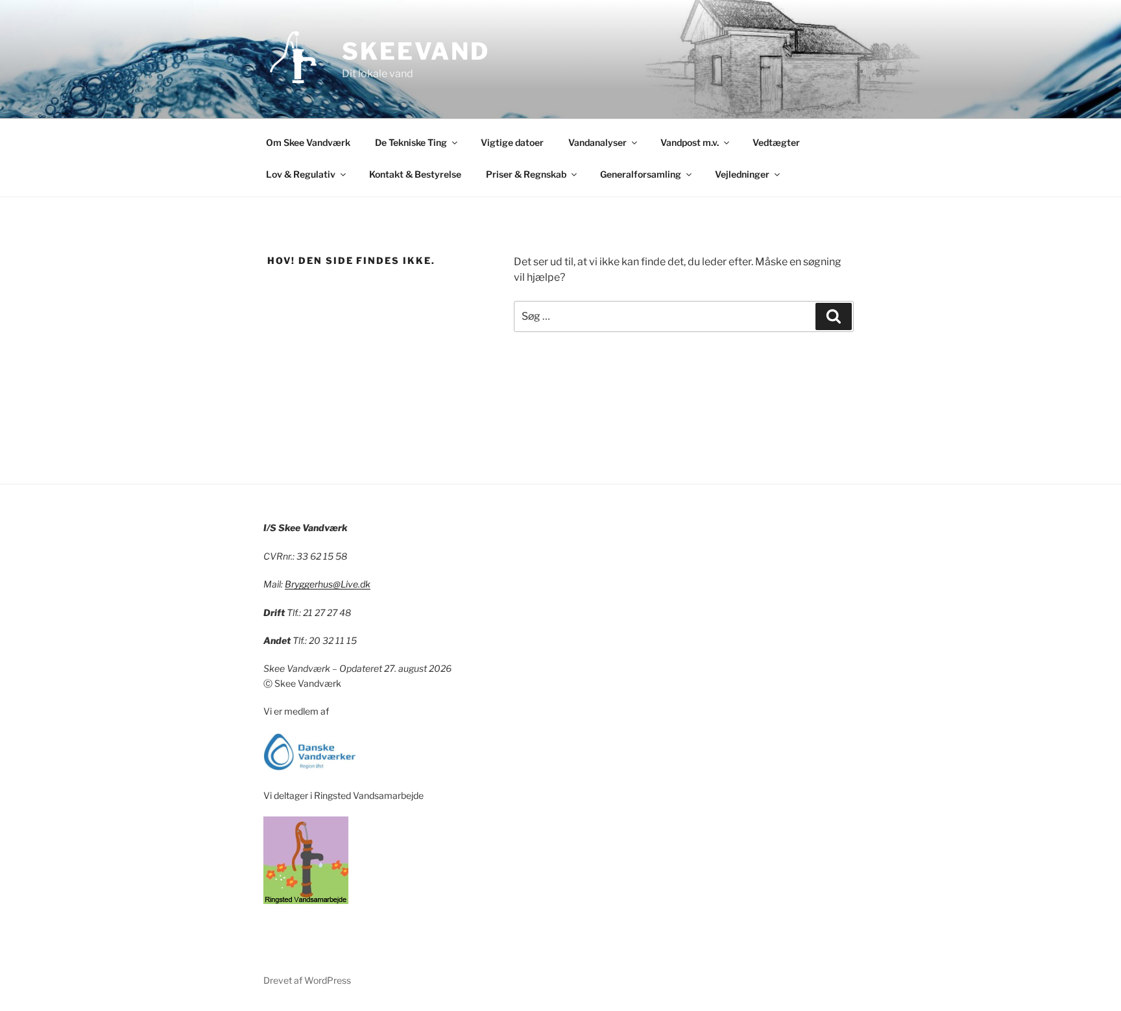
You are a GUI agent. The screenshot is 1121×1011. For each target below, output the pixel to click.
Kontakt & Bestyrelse (415, 174)
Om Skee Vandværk (308, 142)
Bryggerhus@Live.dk (327, 583)
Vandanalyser (597, 142)
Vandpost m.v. (689, 142)
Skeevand (416, 51)
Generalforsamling (640, 174)
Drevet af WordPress (307, 980)
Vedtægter (776, 142)
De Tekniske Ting (411, 142)
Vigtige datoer (512, 142)
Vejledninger (742, 174)
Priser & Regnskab (526, 174)
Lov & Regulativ (300, 174)
